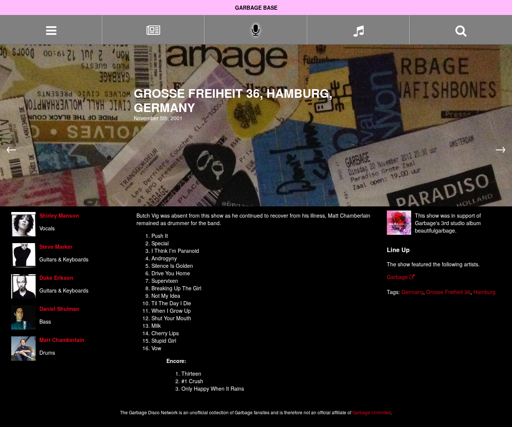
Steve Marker (55, 246)
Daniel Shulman (59, 308)
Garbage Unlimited (371, 412)
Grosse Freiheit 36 (448, 292)
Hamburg (484, 292)
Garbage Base (256, 7)
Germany (412, 292)
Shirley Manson (59, 215)
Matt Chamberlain (61, 339)
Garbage (398, 277)
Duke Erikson (56, 277)
